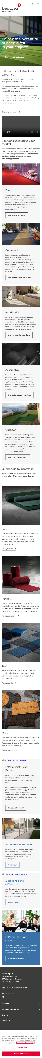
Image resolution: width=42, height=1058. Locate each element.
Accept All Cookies (21, 1054)
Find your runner (9, 616)
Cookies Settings (21, 1047)
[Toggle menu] (39, 1004)
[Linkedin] (3, 997)
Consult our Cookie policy (25, 1043)
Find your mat (8, 750)
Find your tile (7, 683)
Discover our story (10, 112)
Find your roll (7, 548)
